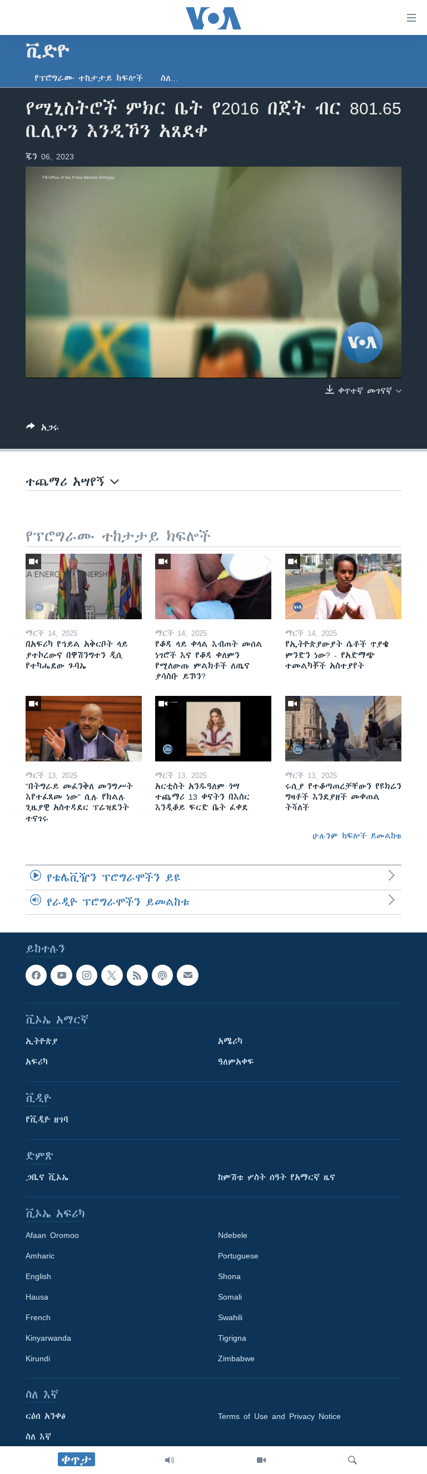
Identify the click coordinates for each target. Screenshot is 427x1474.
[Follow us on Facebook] (36, 975)
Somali (230, 1297)
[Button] (42, 429)
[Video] (261, 1460)
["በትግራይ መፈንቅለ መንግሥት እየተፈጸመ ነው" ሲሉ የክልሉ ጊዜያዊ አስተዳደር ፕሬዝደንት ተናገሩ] (84, 728)
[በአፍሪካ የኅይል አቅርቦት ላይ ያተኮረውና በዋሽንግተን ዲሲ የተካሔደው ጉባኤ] (84, 586)
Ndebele (232, 1235)
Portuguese (238, 1256)
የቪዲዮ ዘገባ (47, 1120)
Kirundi (38, 1358)
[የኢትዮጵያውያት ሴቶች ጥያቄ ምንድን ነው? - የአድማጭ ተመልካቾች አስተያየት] (343, 586)
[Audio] (169, 1460)
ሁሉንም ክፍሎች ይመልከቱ (356, 835)
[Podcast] (162, 975)
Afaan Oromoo (52, 1235)
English (38, 1276)
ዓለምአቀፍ (236, 1062)
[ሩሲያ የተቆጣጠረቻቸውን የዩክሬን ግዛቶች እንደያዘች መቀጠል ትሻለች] (343, 728)
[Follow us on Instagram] (86, 975)
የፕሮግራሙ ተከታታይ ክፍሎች (88, 78)
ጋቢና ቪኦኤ (47, 1177)
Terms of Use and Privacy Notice (279, 1416)
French (38, 1317)
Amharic (40, 1256)
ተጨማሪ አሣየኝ (68, 482)
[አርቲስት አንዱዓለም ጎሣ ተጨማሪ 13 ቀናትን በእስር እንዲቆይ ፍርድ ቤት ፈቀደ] (213, 728)
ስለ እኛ (38, 1437)
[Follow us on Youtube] (61, 975)
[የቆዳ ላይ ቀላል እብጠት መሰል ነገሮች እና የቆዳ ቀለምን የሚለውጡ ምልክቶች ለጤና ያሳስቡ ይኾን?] (213, 586)
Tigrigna (232, 1338)
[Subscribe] (187, 975)
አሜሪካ (230, 1041)
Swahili (230, 1317)
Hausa (37, 1297)
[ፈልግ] (352, 1460)
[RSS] (137, 975)
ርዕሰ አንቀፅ (46, 1416)
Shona (229, 1276)
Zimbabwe (236, 1358)
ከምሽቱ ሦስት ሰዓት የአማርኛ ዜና (276, 1177)
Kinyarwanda (48, 1338)
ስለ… (169, 78)
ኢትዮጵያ (42, 1041)
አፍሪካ (37, 1062)
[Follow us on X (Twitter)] (111, 975)
